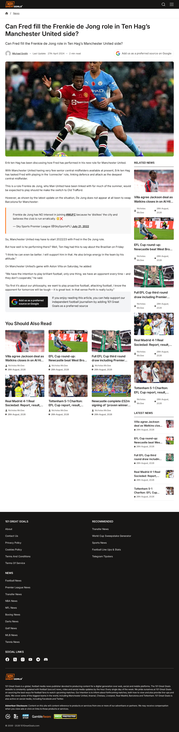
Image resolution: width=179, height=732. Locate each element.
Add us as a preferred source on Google (146, 53)
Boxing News (12, 614)
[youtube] (30, 659)
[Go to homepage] (14, 4)
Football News (13, 580)
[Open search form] (163, 4)
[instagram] (23, 659)
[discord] (46, 659)
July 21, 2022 (80, 226)
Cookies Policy (13, 549)
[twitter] (15, 659)
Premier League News (17, 587)
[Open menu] (172, 4)
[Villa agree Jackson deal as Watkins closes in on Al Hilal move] (24, 341)
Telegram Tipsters (102, 556)
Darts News (11, 621)
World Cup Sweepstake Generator (111, 535)
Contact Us (11, 535)
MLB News (11, 635)
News (16, 13)
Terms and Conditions (17, 556)
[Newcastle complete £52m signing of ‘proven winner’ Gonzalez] (111, 386)
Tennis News (12, 641)
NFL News (11, 607)
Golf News (11, 628)
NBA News (11, 600)
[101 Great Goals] (89, 677)
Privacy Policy (13, 542)
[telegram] (38, 659)
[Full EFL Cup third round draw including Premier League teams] (111, 341)
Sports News (99, 542)
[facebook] (7, 659)
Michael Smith (20, 53)
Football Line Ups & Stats (106, 549)
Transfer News (100, 528)
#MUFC (71, 214)
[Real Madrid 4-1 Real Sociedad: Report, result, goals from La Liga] (24, 386)
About (8, 528)
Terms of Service (15, 562)
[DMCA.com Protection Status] (65, 718)
